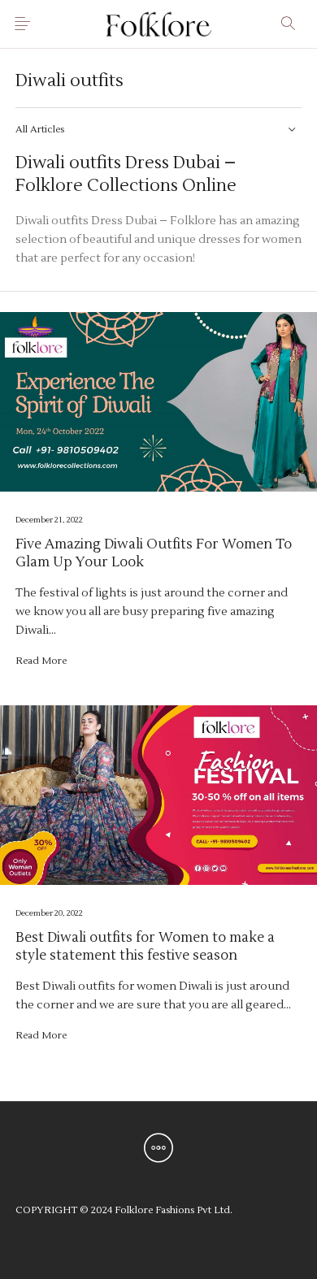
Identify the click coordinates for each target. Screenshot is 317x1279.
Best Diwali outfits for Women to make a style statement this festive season (145, 947)
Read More (41, 660)
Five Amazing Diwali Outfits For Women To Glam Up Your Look (153, 553)
